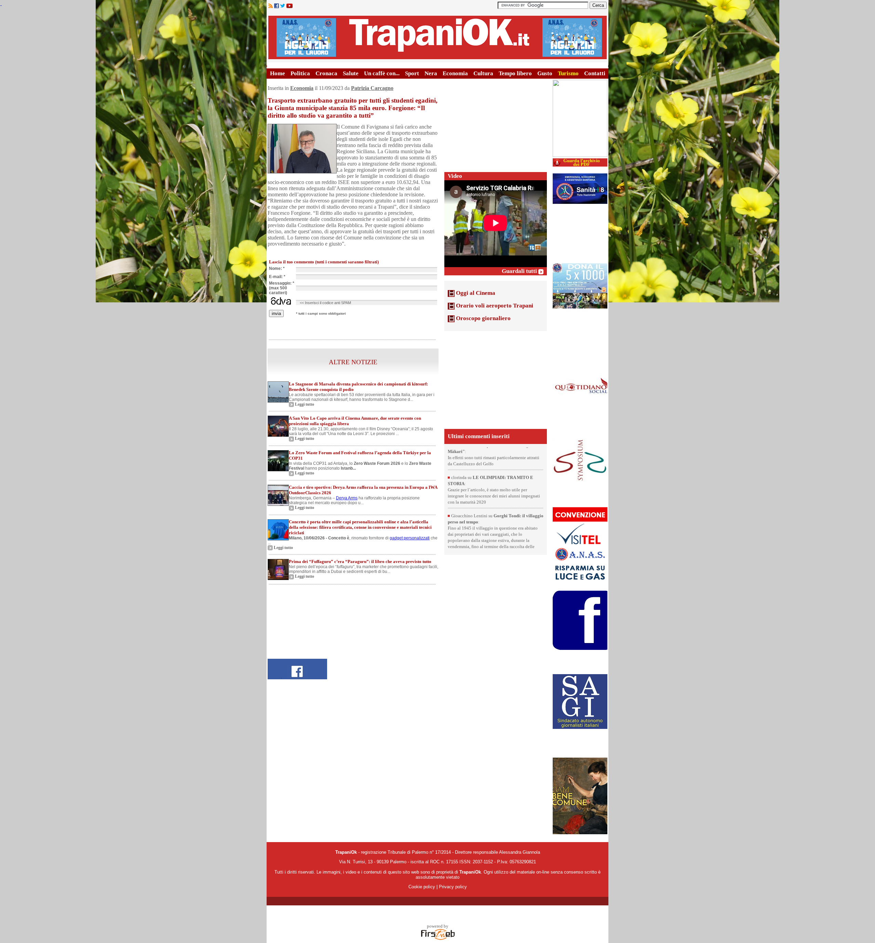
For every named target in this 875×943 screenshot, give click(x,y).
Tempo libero (515, 73)
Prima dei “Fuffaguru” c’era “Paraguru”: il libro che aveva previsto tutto (360, 561)
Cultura (483, 73)
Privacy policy (453, 886)
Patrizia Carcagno (372, 88)
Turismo (568, 73)
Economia (455, 73)
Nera (431, 73)
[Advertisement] (495, 122)
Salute (351, 73)
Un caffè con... (382, 73)
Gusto (544, 73)
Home (277, 73)
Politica (300, 73)
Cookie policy (421, 886)
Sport (412, 73)
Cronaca (326, 73)
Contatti (594, 73)
